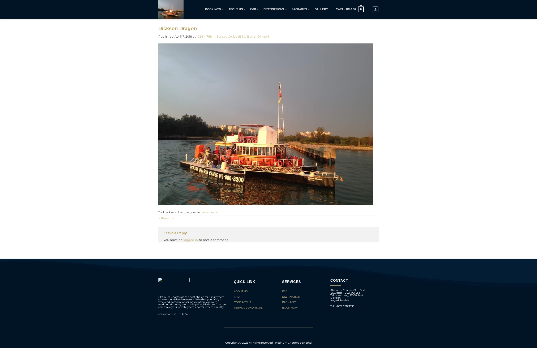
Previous (166, 218)
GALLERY (321, 9)
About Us (235, 9)
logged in (190, 240)
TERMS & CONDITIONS (248, 307)
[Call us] (186, 314)
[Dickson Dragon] (265, 124)
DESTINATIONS (273, 9)
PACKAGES (299, 9)
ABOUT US (241, 291)
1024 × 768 (204, 36)
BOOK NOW (290, 307)
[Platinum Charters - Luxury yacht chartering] (171, 9)
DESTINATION (291, 296)
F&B (253, 9)
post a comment (210, 212)
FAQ (237, 296)
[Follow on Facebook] (180, 314)
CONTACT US (243, 302)
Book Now (213, 9)
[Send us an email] (183, 314)
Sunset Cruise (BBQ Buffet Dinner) (242, 36)
